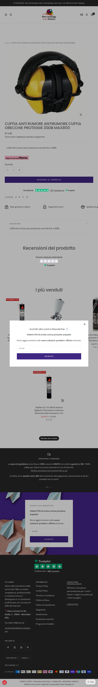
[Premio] (4, 682)
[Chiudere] (84, 324)
